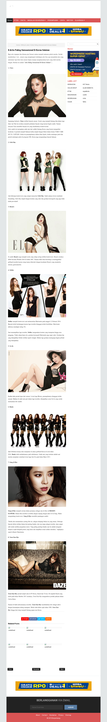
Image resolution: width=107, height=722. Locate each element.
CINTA (62, 20)
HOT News (86, 84)
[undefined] (17, 627)
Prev (10, 669)
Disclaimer (53, 715)
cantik (85, 95)
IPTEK (16, 20)
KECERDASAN (72, 98)
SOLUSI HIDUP (72, 88)
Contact (44, 715)
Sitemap (68, 715)
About (38, 715)
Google (25, 619)
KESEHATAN (71, 84)
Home (10, 20)
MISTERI (70, 20)
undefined (11, 630)
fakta (84, 102)
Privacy (61, 715)
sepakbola (86, 91)
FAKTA (22, 20)
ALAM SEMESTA (88, 88)
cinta (84, 98)
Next (62, 669)
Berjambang (56, 718)
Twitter (42, 619)
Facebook (33, 619)
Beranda (36, 669)
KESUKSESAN (72, 95)
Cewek (70, 102)
